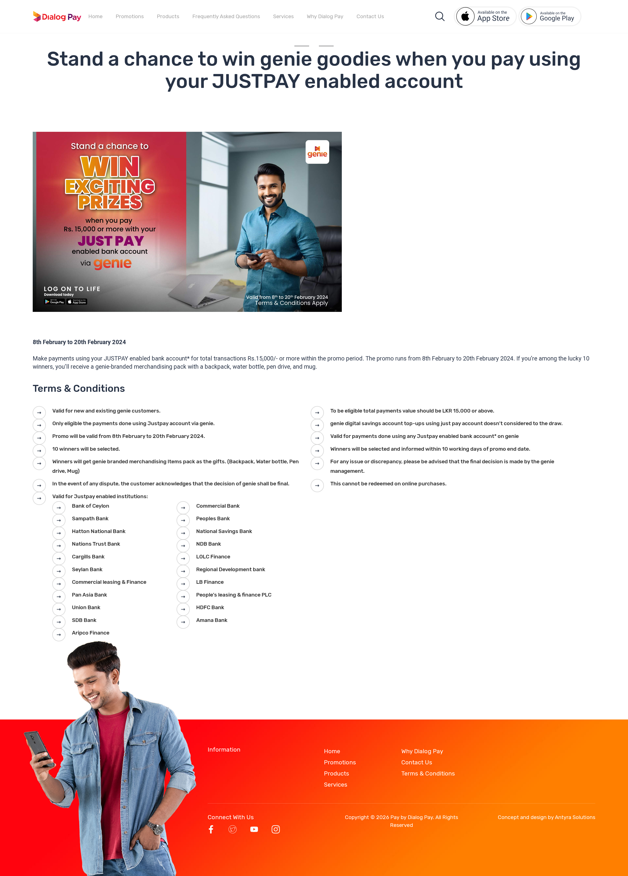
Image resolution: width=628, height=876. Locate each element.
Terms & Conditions (428, 773)
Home (95, 16)
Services (283, 16)
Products (168, 16)
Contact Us (370, 16)
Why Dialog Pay (325, 16)
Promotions (130, 16)
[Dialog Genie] (57, 16)
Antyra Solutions (575, 817)
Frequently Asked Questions (226, 16)
